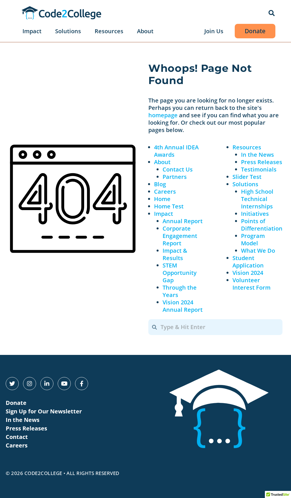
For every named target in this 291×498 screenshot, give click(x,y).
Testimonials (259, 169)
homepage (163, 115)
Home (162, 199)
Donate (16, 403)
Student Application (248, 261)
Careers (165, 191)
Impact (163, 213)
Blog (160, 184)
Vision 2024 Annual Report (183, 305)
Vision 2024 (247, 273)
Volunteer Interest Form (251, 283)
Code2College (43, 473)
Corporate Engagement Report (180, 236)
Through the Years (180, 291)
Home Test (169, 206)
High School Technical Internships (257, 199)
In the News (257, 154)
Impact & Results (175, 254)
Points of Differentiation (261, 224)
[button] (272, 13)
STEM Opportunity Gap (180, 272)
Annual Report (183, 221)
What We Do (258, 250)
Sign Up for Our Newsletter (44, 411)
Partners (175, 177)
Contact (17, 437)
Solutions (245, 184)
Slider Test (246, 177)
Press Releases (261, 162)
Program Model (253, 239)
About (162, 162)
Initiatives (255, 213)
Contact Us (178, 169)
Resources (246, 147)
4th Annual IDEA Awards (176, 150)
